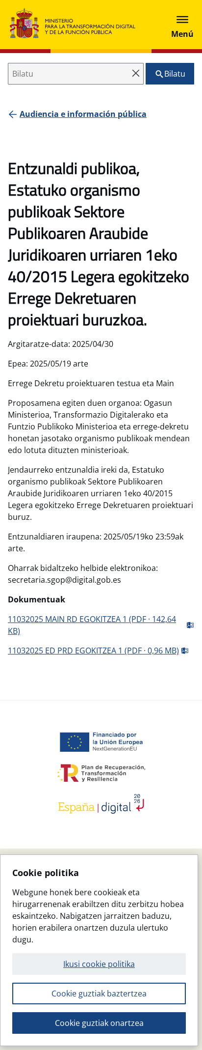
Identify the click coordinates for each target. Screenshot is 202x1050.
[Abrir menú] (182, 24)
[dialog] (99, 950)
